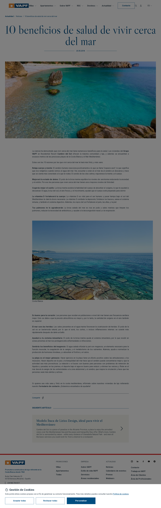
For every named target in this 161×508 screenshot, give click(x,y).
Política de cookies (121, 494)
